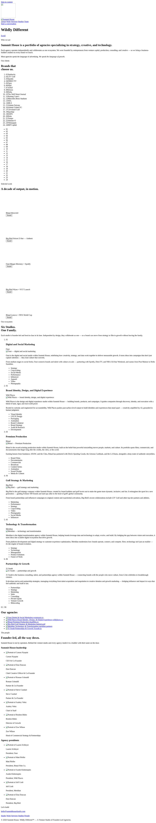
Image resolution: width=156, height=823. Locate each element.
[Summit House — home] (7, 19)
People (27, 816)
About (3, 22)
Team (26, 22)
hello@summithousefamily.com (13, 811)
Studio (3, 816)
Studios (21, 22)
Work (8, 22)
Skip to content (7, 2)
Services (14, 22)
